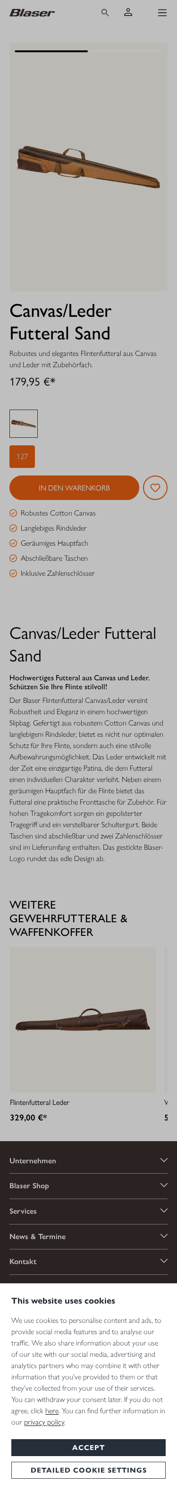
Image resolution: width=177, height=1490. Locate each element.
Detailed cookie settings (89, 1470)
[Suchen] (105, 13)
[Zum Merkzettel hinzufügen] (155, 487)
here (52, 1410)
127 (22, 456)
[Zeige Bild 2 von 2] (125, 51)
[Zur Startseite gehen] (45, 12)
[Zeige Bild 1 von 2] (51, 51)
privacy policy (44, 1422)
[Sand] (23, 424)
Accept (88, 1447)
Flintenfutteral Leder (39, 1101)
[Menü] (162, 13)
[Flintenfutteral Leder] (83, 1020)
